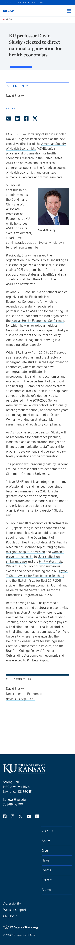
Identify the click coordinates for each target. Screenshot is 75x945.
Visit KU (47, 831)
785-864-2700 (13, 804)
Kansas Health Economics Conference (37, 321)
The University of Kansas (23, 935)
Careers (47, 880)
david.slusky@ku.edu (20, 699)
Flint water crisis (50, 561)
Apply (46, 841)
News (8, 19)
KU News (8, 11)
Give (45, 851)
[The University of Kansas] (24, 772)
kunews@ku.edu (14, 800)
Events (46, 870)
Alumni (47, 890)
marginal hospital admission (25, 552)
